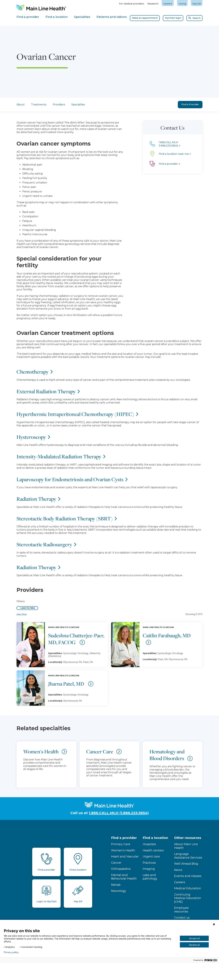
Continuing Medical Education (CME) (187, 898)
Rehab (116, 885)
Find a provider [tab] (28, 17)
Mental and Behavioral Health (124, 876)
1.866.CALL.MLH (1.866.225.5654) (119, 813)
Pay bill (196, 3)
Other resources (187, 838)
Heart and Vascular (125, 856)
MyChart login (173, 17)
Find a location (155, 838)
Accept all (194, 938)
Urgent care (151, 856)
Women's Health (123, 850)
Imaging (149, 869)
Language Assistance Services (188, 855)
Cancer (116, 862)
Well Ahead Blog (186, 863)
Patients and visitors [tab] (112, 17)
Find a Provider (190, 104)
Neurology (118, 891)
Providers (59, 104)
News (178, 870)
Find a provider (124, 838)
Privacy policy (11, 952)
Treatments (38, 104)
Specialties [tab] (82, 17)
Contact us (182, 917)
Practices (149, 862)
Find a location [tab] (57, 17)
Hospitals (149, 844)
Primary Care (120, 844)
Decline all (194, 944)
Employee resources (181, 909)
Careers (167, 3)
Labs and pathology (150, 876)
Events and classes (187, 876)
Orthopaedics (121, 869)
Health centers (153, 850)
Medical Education (187, 888)
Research (152, 3)
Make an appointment (145, 17)
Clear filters (22, 614)
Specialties (78, 104)
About (21, 104)
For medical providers (131, 3)
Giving (182, 3)
